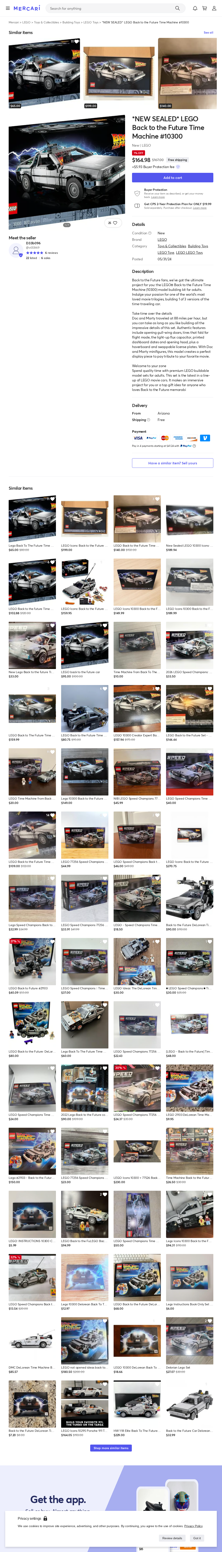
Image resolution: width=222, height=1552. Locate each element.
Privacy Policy (193, 1526)
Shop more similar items (111, 1448)
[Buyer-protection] (178, 166)
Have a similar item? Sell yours (172, 463)
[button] (195, 8)
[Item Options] (118, 121)
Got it (197, 1538)
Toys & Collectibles (46, 22)
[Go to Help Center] (150, 233)
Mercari (14, 22)
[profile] (214, 8)
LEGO (26, 22)
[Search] (177, 8)
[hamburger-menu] (7, 8)
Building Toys (71, 22)
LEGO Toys (91, 22)
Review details (171, 1538)
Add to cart (172, 177)
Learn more (158, 197)
